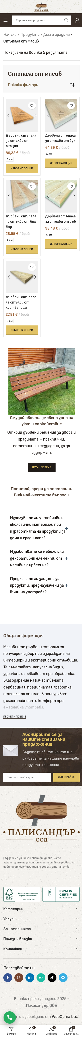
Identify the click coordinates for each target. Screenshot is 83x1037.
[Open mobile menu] (5, 20)
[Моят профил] (77, 20)
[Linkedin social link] (29, 977)
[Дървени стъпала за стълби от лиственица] (22, 277)
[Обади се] (10, 1017)
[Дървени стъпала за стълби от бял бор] (22, 196)
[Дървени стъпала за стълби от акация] (22, 115)
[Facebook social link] (7, 977)
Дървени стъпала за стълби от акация (21, 140)
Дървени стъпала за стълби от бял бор (21, 221)
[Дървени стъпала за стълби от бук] (61, 115)
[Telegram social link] (63, 977)
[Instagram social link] (18, 977)
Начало (10, 34)
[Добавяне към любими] (32, 105)
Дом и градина (56, 34)
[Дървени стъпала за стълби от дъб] (61, 196)
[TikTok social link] (52, 977)
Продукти (30, 34)
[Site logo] (41, 6)
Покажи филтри (23, 85)
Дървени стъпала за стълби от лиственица (21, 302)
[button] (41, 528)
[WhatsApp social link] (41, 977)
